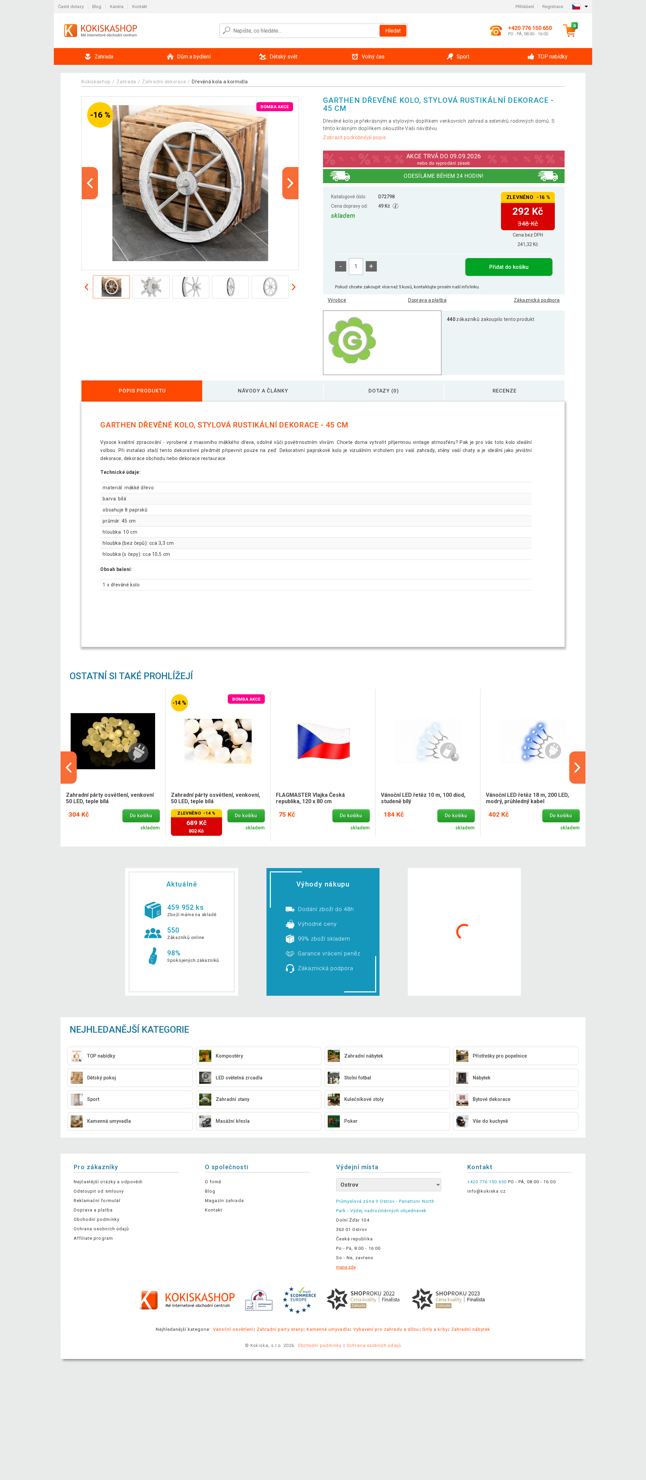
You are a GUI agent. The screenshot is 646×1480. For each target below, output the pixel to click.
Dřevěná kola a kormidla (220, 81)
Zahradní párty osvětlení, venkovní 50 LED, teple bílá (110, 798)
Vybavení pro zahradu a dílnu (386, 1329)
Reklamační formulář (97, 1200)
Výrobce (337, 300)
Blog (96, 6)
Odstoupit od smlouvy (99, 1191)
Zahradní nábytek (471, 1329)
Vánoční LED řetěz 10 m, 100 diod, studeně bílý (423, 798)
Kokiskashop (96, 81)
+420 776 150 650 (487, 1181)
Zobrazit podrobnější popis (354, 137)
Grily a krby (434, 1329)
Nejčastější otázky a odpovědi (108, 1181)
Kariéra (116, 6)
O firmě (213, 1181)
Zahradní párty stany (280, 1329)
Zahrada (126, 81)
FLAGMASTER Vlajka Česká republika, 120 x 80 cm (310, 798)
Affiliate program (93, 1238)
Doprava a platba (427, 300)
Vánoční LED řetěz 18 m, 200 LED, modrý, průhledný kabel (527, 798)
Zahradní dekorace (164, 81)
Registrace (552, 6)
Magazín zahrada (224, 1200)
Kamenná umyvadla (328, 1329)
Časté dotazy (71, 6)
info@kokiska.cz (486, 1191)
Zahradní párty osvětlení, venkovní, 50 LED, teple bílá (215, 798)
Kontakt (139, 6)
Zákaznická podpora (537, 300)
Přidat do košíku (509, 267)
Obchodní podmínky (96, 1219)
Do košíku (141, 816)
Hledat (393, 31)
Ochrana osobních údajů (101, 1228)
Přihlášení (524, 6)
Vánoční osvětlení (233, 1329)
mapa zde (346, 1267)
